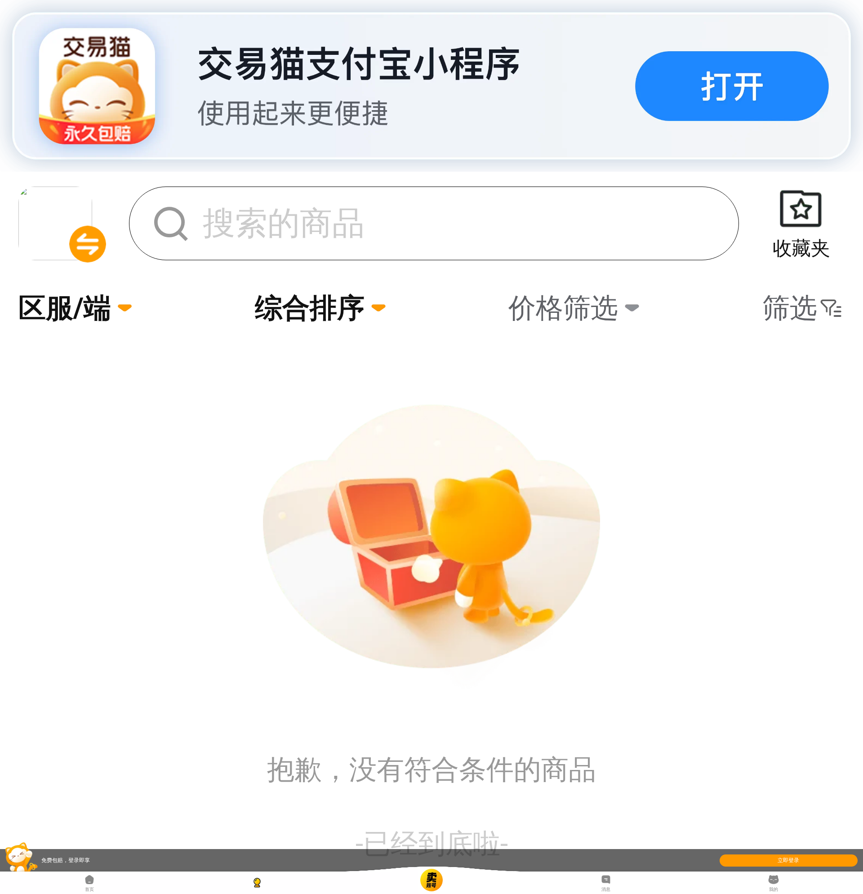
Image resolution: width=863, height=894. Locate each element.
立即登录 (788, 860)
